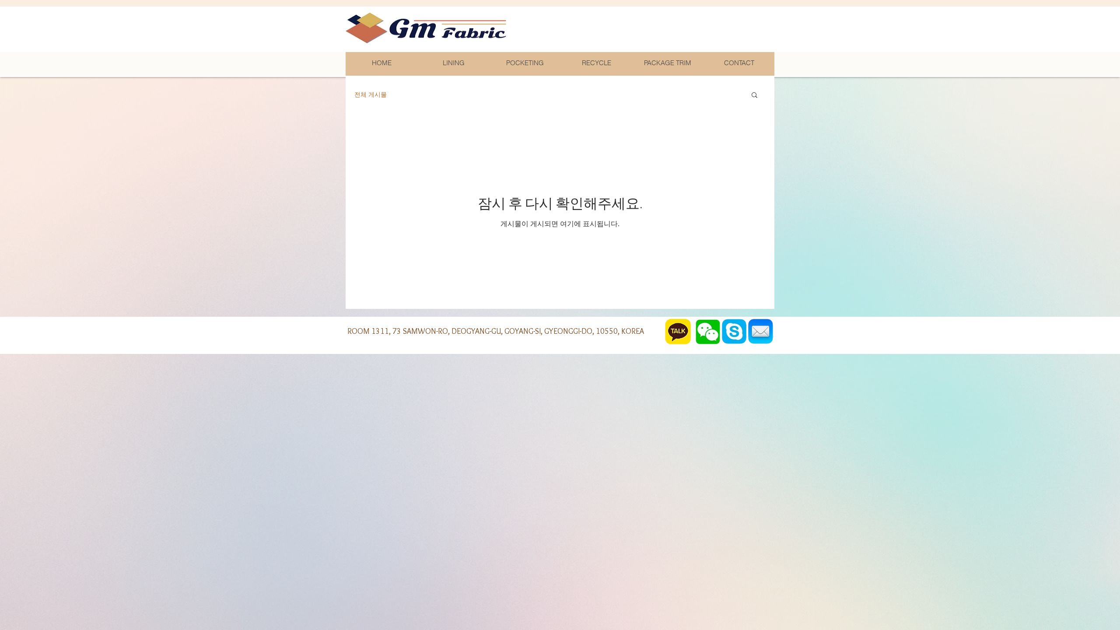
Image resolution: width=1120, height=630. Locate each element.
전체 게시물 (370, 94)
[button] (754, 95)
